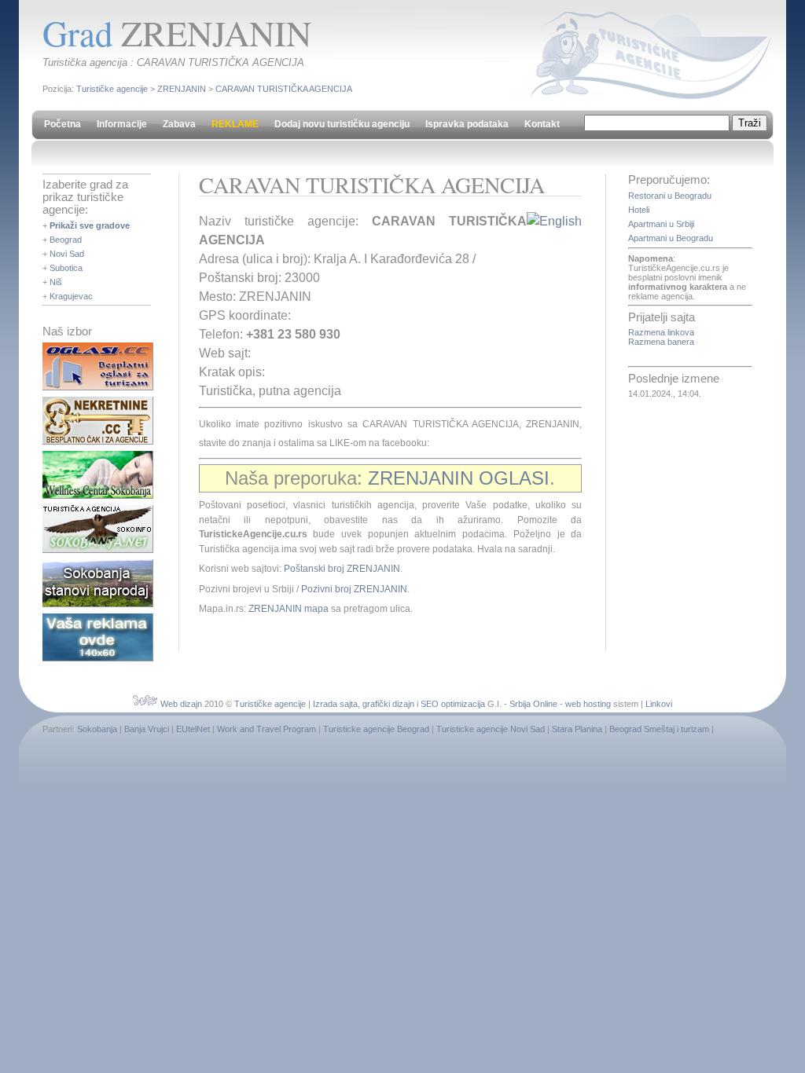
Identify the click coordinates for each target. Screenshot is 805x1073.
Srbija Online (533, 704)
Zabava (179, 124)
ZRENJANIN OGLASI (459, 478)
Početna (62, 124)
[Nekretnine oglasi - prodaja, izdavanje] (97, 441)
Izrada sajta (335, 704)
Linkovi (658, 704)
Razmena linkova (661, 332)
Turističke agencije (112, 88)
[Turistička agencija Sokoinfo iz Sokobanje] (97, 550)
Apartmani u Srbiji (661, 224)
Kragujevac (71, 296)
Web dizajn (181, 704)
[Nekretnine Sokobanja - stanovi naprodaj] (97, 604)
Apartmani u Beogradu (670, 238)
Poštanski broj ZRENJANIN (342, 568)
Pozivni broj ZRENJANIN (354, 589)
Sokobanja (97, 729)
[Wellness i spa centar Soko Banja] (97, 495)
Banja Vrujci (146, 729)
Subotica (66, 268)
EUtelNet (193, 729)
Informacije (122, 124)
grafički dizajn (388, 704)
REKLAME (235, 124)
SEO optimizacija (453, 704)
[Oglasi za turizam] (97, 387)
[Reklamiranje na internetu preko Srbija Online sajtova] (97, 658)
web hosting (588, 704)
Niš (56, 282)
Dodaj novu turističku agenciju (342, 124)
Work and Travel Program (266, 729)
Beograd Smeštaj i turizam (659, 729)
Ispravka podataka (467, 124)
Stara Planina (577, 729)
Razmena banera (661, 341)
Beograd (66, 239)
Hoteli (638, 209)
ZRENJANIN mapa (288, 608)
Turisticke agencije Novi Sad (490, 729)
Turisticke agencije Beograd (376, 729)
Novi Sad (67, 253)
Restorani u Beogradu (669, 195)
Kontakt (542, 124)
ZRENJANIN (181, 88)
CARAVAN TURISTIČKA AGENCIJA (283, 88)
